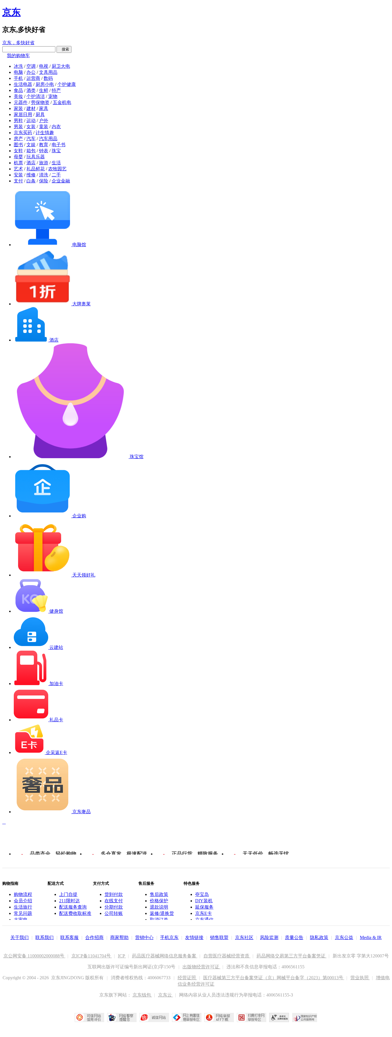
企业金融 (61, 180)
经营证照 (187, 977)
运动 (31, 120)
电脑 (18, 72)
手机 (18, 78)
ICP (122, 955)
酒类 (31, 90)
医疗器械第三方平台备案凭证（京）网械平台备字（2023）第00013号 (273, 977)
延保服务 (204, 907)
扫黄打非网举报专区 (251, 1017)
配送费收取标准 (75, 913)
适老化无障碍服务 (279, 1017)
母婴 (18, 156)
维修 (31, 174)
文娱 (31, 144)
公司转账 (113, 913)
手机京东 (169, 937)
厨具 (40, 114)
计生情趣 (45, 132)
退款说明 (159, 907)
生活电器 (23, 84)
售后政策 (159, 894)
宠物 (52, 96)
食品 (18, 90)
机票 (18, 162)
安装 (18, 174)
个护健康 (66, 84)
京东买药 (23, 132)
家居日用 (23, 114)
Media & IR (371, 937)
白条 (31, 180)
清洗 (43, 174)
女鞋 (18, 150)
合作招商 (94, 937)
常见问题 (23, 913)
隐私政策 (319, 937)
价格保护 (159, 900)
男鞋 (18, 120)
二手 (56, 174)
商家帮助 (119, 937)
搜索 (64, 49)
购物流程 (23, 894)
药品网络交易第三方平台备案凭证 (292, 955)
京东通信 (204, 919)
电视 (43, 66)
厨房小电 (45, 84)
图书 (18, 144)
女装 (31, 126)
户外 (43, 120)
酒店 (31, 162)
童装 (43, 126)
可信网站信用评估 (89, 1017)
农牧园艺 (57, 168)
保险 (43, 180)
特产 (56, 90)
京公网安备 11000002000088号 (34, 955)
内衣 (56, 126)
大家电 (21, 919)
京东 (11, 12)
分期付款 (113, 907)
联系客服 (69, 937)
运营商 (33, 78)
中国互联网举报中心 (186, 1017)
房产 (18, 138)
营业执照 (360, 977)
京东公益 (344, 937)
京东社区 (244, 937)
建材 (31, 108)
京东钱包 (142, 994)
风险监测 (269, 937)
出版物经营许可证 (201, 966)
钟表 (43, 150)
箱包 (31, 150)
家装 (18, 108)
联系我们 (44, 937)
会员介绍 (23, 900)
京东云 (165, 994)
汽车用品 (48, 138)
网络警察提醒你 (122, 1017)
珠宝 (56, 150)
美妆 (18, 96)
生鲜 (43, 90)
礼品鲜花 (35, 168)
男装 (18, 126)
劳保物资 (40, 102)
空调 (31, 66)
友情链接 (194, 937)
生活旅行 (23, 907)
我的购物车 (18, 55)
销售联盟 (219, 937)
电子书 (58, 144)
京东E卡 (203, 913)
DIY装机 (204, 900)
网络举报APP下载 (219, 1017)
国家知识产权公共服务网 (304, 1017)
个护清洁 (35, 96)
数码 (48, 78)
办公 (31, 72)
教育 (43, 144)
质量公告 (294, 937)
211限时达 (69, 900)
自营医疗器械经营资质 (227, 955)
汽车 (31, 138)
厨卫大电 (61, 66)
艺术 (18, 168)
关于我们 (19, 937)
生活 (56, 162)
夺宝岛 (202, 894)
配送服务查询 (73, 907)
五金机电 (62, 102)
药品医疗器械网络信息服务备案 (164, 955)
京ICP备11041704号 (91, 955)
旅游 (43, 162)
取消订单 (159, 919)
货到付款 (113, 894)
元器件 (21, 102)
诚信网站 (154, 1017)
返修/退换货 (162, 913)
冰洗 (18, 66)
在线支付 (113, 900)
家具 (43, 108)
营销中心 (144, 937)
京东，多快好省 (18, 42)
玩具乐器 (35, 156)
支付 (18, 180)
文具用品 (48, 72)
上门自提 (68, 894)
